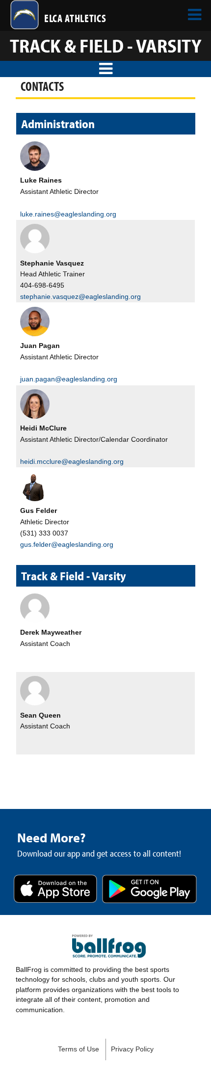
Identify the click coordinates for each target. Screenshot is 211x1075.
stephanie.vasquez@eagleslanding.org (80, 296)
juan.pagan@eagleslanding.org (68, 379)
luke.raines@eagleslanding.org (68, 214)
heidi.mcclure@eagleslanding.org (72, 461)
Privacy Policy (132, 1049)
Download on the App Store (55, 890)
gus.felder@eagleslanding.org (66, 544)
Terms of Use (78, 1049)
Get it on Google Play (149, 890)
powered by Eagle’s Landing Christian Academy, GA (109, 946)
